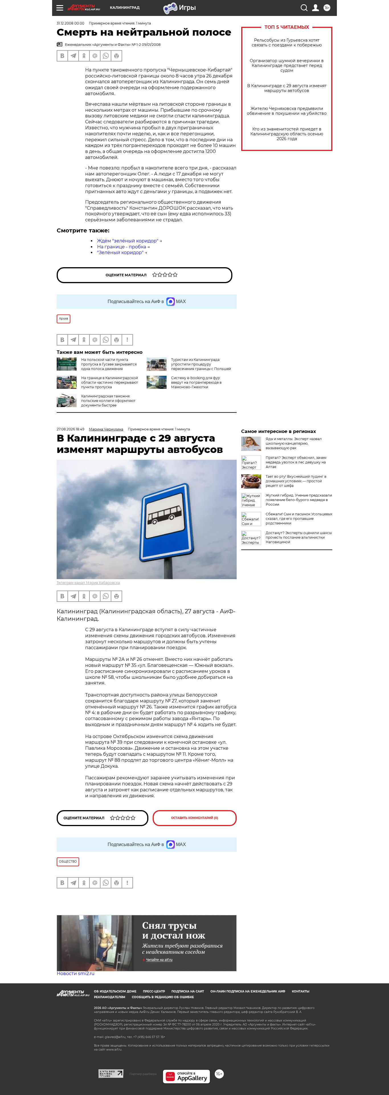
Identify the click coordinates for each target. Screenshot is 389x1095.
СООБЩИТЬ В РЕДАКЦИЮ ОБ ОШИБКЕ (163, 997)
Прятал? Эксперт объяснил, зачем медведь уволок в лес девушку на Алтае (296, 462)
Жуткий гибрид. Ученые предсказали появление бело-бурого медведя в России (299, 499)
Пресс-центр (154, 991)
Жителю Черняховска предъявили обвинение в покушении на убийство (287, 111)
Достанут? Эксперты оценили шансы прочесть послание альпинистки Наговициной (299, 537)
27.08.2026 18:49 (70, 429)
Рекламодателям (109, 997)
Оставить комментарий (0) (194, 818)
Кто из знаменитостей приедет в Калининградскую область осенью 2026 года (286, 134)
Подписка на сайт (187, 991)
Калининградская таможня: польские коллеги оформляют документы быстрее (108, 400)
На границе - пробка (121, 247)
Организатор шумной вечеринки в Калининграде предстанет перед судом (287, 65)
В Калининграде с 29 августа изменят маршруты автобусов (287, 88)
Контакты (300, 991)
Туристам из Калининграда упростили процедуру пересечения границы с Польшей (201, 364)
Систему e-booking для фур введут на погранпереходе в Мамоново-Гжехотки (196, 382)
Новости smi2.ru (76, 973)
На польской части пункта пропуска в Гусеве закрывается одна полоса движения (109, 364)
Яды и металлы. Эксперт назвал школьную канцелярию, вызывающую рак (294, 443)
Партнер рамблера (143, 1074)
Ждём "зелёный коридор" (127, 241)
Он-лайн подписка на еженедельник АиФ (247, 991)
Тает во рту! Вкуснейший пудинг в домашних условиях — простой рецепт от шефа (296, 481)
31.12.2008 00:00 (70, 23)
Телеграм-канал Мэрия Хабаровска (88, 583)
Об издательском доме (115, 991)
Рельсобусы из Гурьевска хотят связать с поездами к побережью (287, 43)
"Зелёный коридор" (120, 252)
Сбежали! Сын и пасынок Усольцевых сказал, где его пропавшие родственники (299, 518)
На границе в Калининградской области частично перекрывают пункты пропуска (109, 382)
